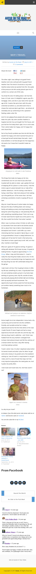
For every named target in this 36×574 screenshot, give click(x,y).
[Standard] (21, 47)
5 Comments (19, 64)
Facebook (21, 416)
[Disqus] (18, 530)
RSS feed (20, 419)
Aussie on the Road (15, 62)
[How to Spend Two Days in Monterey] (8, 432)
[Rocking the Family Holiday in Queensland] (8, 452)
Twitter (3, 416)
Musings (16, 47)
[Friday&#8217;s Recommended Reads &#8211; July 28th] (24, 432)
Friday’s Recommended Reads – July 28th (24, 438)
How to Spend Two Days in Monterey (7, 437)
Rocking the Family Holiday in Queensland (7, 458)
